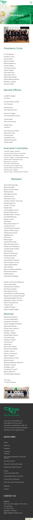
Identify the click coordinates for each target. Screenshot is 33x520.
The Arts (6, 453)
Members (7, 486)
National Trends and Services (13, 464)
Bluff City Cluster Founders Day (14, 482)
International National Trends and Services (15, 457)
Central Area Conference (11, 479)
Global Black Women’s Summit (13, 476)
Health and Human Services (12, 467)
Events (6, 471)
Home (6, 442)
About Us (7, 445)
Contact (6, 489)
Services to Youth (9, 461)
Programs (7, 451)
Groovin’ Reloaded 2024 (11, 473)
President (7, 448)
